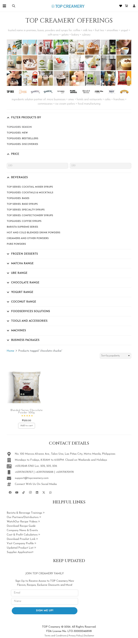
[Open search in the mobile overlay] (13, 6)
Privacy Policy (75, 636)
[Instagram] (30, 492)
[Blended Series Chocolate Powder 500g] (26, 387)
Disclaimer (89, 636)
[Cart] (126, 6)
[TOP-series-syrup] (58, 92)
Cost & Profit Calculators (22, 534)
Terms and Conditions (55, 636)
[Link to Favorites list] (121, 6)
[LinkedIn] (37, 492)
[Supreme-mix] (45, 92)
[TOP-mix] (7, 92)
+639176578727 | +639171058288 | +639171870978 (44, 472)
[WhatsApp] (50, 492)
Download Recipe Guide (21, 526)
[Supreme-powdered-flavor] (32, 92)
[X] (43, 492)
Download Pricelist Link (21, 539)
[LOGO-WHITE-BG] (67, 6)
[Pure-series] (70, 92)
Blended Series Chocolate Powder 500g (27, 411)
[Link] (134, 6)
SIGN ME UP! (44, 610)
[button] (4, 6)
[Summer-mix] (19, 92)
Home (10, 351)
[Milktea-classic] (96, 92)
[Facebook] (10, 492)
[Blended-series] (83, 92)
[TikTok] (23, 492)
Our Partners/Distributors (23, 517)
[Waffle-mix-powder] (121, 92)
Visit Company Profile (20, 543)
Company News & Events (22, 530)
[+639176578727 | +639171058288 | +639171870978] (11, 472)
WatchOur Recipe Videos (22, 521)
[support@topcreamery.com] (11, 478)
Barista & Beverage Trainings (25, 513)
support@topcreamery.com (31, 478)
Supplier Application (19, 552)
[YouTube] (16, 492)
